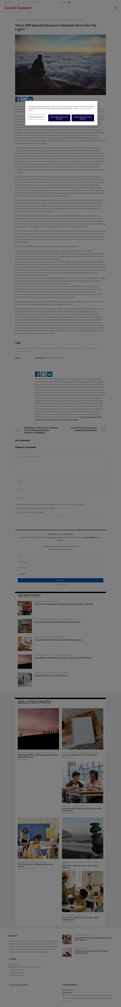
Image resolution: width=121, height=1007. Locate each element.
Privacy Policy (79, 108)
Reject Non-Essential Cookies (59, 118)
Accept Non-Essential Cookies (83, 118)
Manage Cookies (36, 117)
